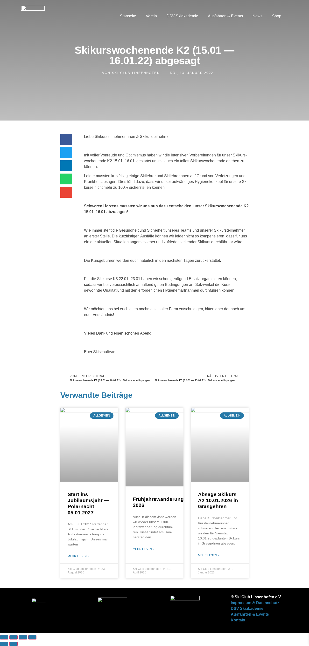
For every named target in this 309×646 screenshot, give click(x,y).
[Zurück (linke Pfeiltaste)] (4, 644)
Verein (151, 16)
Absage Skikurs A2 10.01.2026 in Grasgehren (218, 500)
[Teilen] (23, 637)
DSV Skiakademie (182, 16)
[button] (291, 16)
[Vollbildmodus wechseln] (13, 637)
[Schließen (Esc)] (32, 637)
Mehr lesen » (78, 556)
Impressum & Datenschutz (255, 603)
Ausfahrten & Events (225, 16)
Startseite (128, 16)
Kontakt (238, 620)
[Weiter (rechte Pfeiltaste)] (13, 644)
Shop (276, 16)
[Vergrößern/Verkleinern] (4, 637)
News (257, 16)
